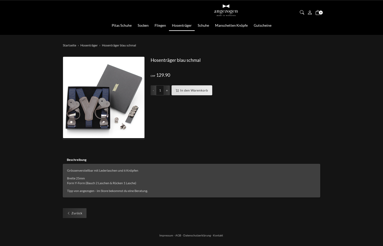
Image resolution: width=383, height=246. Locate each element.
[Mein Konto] (309, 13)
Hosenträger (182, 25)
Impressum (166, 235)
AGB (178, 235)
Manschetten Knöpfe (231, 25)
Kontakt (218, 235)
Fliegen (160, 25)
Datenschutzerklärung (197, 235)
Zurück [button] (76, 213)
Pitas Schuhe (122, 25)
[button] (302, 12)
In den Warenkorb (194, 90)
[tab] (74, 159)
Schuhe (203, 25)
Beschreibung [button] (76, 159)
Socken (143, 25)
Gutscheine (262, 25)
